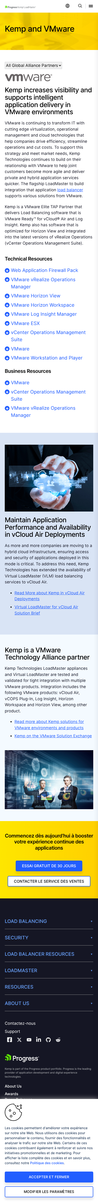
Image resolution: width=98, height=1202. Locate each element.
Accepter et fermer (49, 1177)
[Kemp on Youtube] (29, 1040)
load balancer (70, 190)
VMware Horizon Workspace (42, 305)
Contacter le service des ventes (49, 881)
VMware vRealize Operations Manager (43, 283)
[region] (49, 1150)
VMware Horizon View (35, 296)
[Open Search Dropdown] (79, 6)
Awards (11, 1094)
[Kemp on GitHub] (48, 1040)
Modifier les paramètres (49, 1191)
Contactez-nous (20, 1023)
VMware (20, 349)
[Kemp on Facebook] (9, 1040)
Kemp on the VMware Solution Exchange (53, 736)
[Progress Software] (22, 1058)
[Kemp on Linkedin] (38, 1040)
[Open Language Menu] (67, 6)
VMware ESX (25, 323)
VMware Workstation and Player (47, 358)
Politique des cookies (47, 1163)
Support (12, 1031)
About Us (13, 1086)
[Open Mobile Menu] (90, 6)
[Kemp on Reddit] (58, 1040)
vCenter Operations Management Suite (48, 336)
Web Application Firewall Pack (44, 270)
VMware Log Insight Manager (44, 314)
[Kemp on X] (19, 1040)
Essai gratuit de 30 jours (49, 865)
